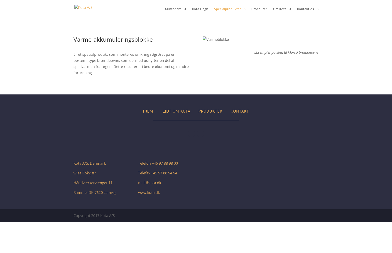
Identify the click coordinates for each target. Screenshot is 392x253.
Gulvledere (173, 9)
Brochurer (259, 9)
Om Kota (280, 9)
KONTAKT (240, 111)
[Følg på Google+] (200, 133)
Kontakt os (305, 9)
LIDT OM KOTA (176, 111)
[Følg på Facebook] (191, 133)
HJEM (148, 111)
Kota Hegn (200, 9)
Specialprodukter (227, 9)
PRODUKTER (210, 111)
